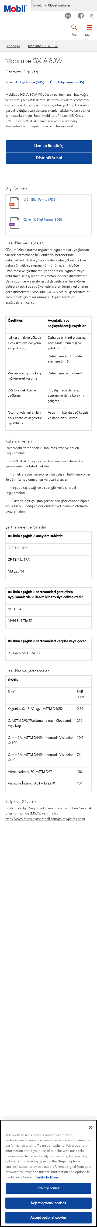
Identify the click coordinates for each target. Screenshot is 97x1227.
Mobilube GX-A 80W (43, 46)
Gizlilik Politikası (48, 1177)
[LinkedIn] (68, 16)
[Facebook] (81, 16)
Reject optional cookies (48, 1203)
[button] (89, 30)
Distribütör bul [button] (49, 158)
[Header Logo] (15, 6)
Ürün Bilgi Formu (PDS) (67, 82)
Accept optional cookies (48, 1217)
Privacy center (48, 1188)
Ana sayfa (13, 46)
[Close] (90, 1127)
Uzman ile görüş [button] (49, 145)
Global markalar (59, 5)
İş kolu (38, 5)
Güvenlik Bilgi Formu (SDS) (24, 82)
